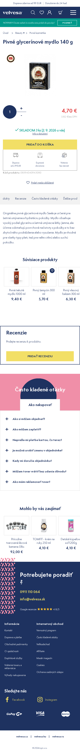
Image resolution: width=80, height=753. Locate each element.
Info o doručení (40, 133)
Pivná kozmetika (38, 33)
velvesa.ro (58, 736)
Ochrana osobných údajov (50, 672)
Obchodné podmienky (16, 644)
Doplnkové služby (13, 658)
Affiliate (40, 651)
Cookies (40, 665)
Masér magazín (44, 658)
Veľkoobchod (43, 644)
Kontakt (8, 630)
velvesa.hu (40, 736)
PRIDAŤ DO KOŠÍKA (40, 144)
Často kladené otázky (45, 198)
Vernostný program (46, 630)
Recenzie (20, 198)
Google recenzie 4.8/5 (39, 609)
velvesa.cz (22, 736)
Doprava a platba (13, 637)
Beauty (19, 33)
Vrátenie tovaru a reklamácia (13, 666)
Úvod (5, 33)
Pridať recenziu (40, 356)
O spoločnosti (11, 651)
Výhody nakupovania (15, 675)
